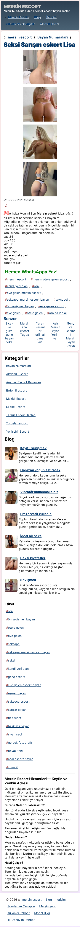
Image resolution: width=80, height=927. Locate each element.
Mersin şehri (49, 24)
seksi (11, 660)
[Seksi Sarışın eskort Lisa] (40, 67)
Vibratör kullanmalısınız (39, 492)
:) (6, 205)
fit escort (14, 718)
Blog (37, 17)
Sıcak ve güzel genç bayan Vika (9, 333)
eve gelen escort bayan (24, 685)
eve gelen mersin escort (24, 293)
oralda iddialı (58, 313)
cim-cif (13, 767)
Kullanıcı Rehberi (18, 913)
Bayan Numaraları (52, 37)
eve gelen (13, 313)
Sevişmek (28, 580)
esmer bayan (17, 693)
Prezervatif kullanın (36, 514)
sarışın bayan (17, 710)
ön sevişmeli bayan (20, 306)
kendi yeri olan (17, 286)
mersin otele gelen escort (51, 279)
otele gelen (35, 313)
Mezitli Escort (16, 398)
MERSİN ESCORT (22, 6)
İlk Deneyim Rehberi (21, 920)
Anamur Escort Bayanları (23, 382)
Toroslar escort (17, 423)
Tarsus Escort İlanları (21, 415)
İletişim (51, 17)
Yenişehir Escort (17, 431)
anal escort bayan (20, 759)
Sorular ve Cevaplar (19, 24)
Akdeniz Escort (17, 374)
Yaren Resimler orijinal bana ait (40, 333)
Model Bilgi (42, 913)
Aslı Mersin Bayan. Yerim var (55, 331)
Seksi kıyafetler (32, 558)
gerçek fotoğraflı (20, 742)
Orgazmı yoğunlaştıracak (40, 470)
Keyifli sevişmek (33, 448)
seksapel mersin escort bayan (28, 299)
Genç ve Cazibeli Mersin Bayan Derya (71, 335)
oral (36, 286)
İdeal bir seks (30, 536)
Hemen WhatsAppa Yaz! (31, 271)
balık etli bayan (18, 726)
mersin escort (18, 17)
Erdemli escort (16, 390)
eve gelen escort (52, 306)
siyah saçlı (15, 734)
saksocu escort (19, 701)
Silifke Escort (15, 407)
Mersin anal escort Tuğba (24, 329)
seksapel (61, 299)
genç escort (16, 677)
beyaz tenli (15, 751)
